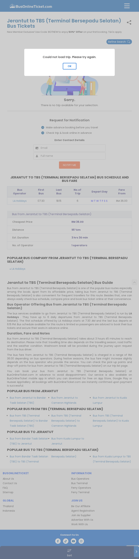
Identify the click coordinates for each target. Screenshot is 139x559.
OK (69, 66)
